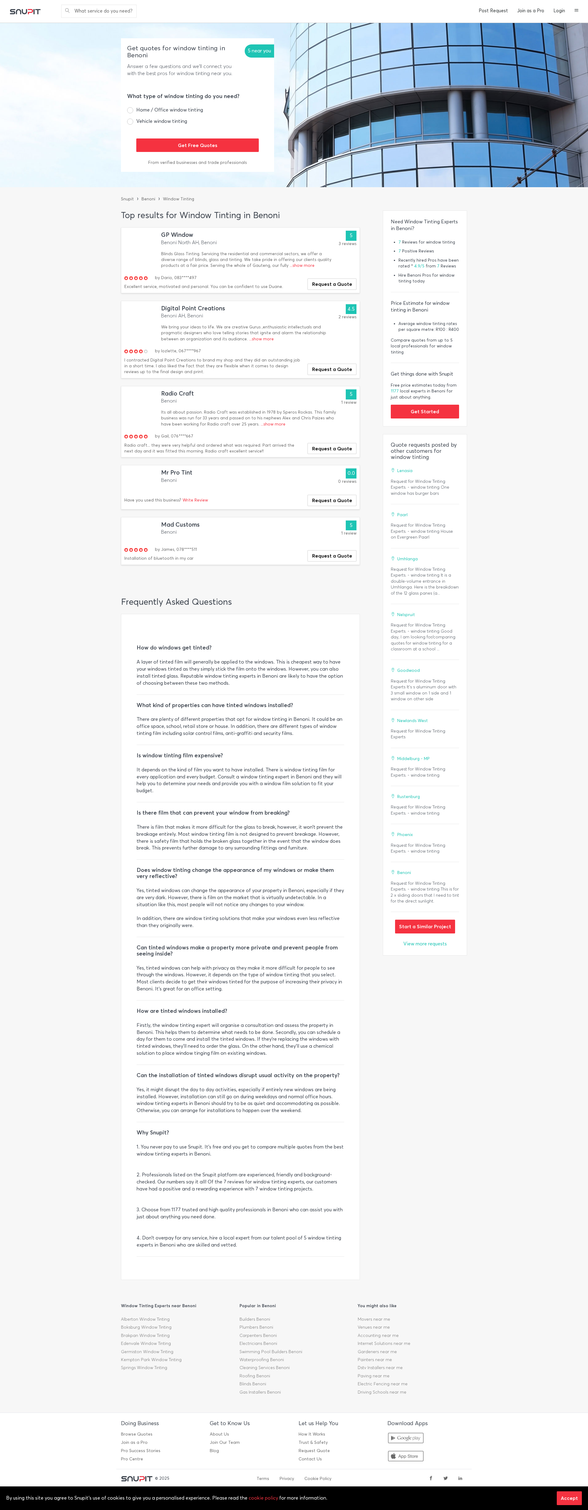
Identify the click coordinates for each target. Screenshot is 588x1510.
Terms (263, 1478)
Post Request (493, 10)
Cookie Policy (317, 1478)
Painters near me (375, 1359)
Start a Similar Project (425, 926)
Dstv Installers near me (380, 1367)
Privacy (287, 1478)
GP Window (177, 234)
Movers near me (374, 1319)
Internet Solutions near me (384, 1343)
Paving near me (374, 1376)
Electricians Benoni (258, 1343)
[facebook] (431, 1479)
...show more (302, 265)
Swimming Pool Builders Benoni (270, 1351)
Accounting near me (378, 1335)
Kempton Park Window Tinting (151, 1359)
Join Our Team (225, 1442)
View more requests (425, 944)
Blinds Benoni (252, 1384)
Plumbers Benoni (256, 1327)
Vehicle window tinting (161, 121)
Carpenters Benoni (258, 1335)
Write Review (195, 500)
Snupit (127, 199)
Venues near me (374, 1327)
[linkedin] (460, 1479)
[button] (576, 11)
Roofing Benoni (254, 1376)
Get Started (425, 411)
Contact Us (310, 1459)
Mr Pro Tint (176, 472)
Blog (214, 1450)
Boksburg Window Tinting (146, 1327)
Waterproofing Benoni (261, 1359)
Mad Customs (180, 524)
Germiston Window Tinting (147, 1351)
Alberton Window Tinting (145, 1319)
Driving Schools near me (382, 1392)
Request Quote (314, 1450)
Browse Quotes (137, 1434)
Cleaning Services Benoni (264, 1367)
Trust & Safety (313, 1442)
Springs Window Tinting (144, 1367)
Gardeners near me (377, 1351)
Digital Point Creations (193, 308)
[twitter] (445, 1479)
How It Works (312, 1434)
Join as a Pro (530, 10)
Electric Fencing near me (383, 1384)
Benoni (148, 199)
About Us (219, 1434)
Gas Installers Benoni (260, 1392)
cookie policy (263, 1498)
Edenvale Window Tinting (146, 1343)
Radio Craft (177, 393)
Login (559, 10)
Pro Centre (132, 1459)
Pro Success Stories (140, 1450)
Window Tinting (178, 199)
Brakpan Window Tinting (145, 1335)
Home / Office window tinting (169, 110)
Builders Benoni (254, 1319)
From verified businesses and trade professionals (197, 162)
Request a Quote (332, 284)
